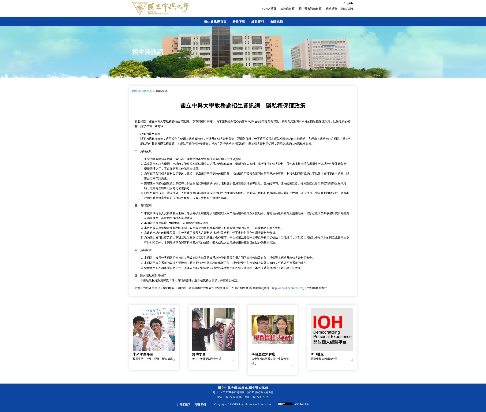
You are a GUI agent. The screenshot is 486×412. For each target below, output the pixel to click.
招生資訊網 (147, 51)
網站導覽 (331, 8)
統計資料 (257, 21)
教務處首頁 (287, 8)
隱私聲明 (185, 404)
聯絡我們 (347, 8)
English (348, 3)
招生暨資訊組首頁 (310, 8)
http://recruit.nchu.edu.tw (287, 288)
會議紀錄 (276, 21)
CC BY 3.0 (302, 404)
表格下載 (239, 21)
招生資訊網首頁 (215, 21)
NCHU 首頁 (268, 8)
